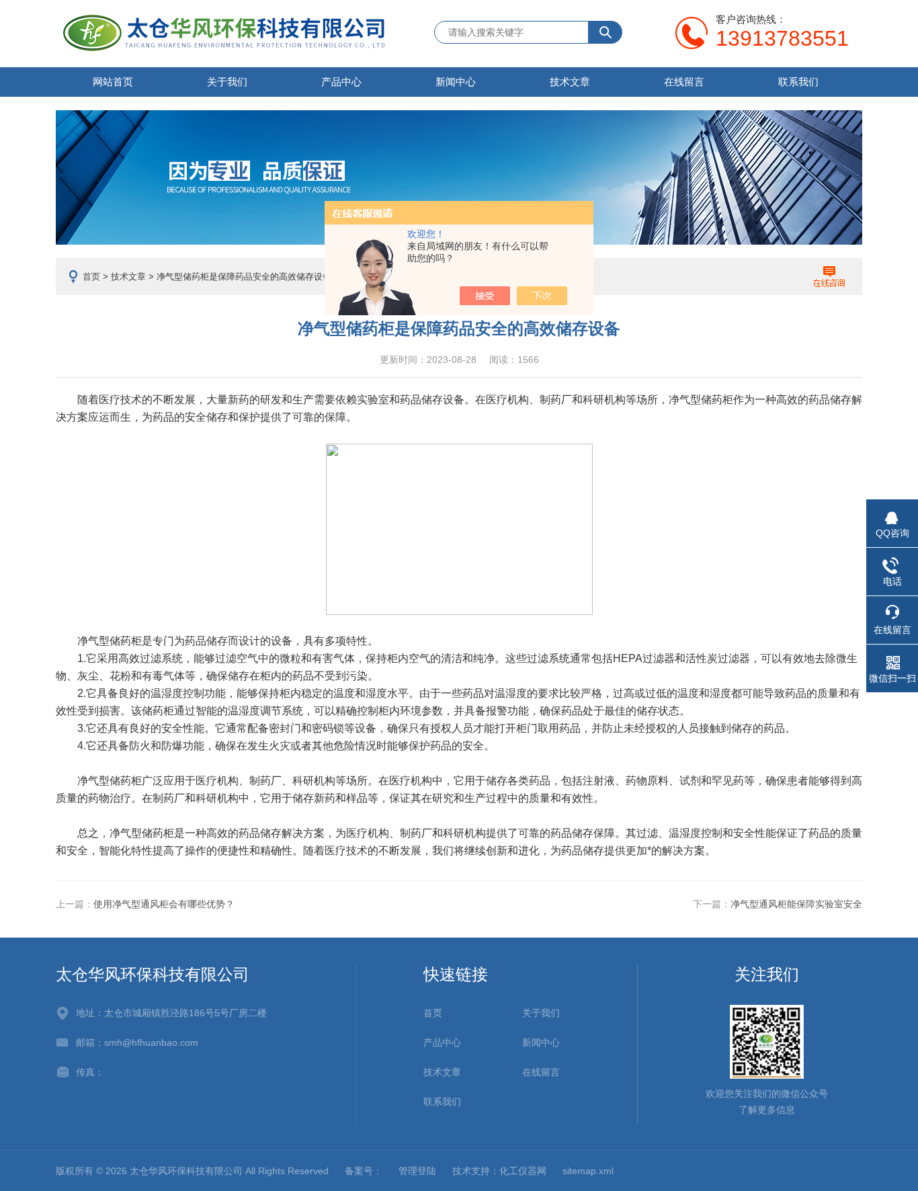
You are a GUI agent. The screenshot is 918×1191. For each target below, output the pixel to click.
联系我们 (798, 81)
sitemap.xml (588, 1170)
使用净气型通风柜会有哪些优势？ (164, 904)
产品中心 (341, 81)
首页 (91, 277)
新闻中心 (455, 81)
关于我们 (227, 81)
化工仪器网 (522, 1170)
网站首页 (113, 81)
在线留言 (684, 81)
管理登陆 (417, 1170)
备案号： (363, 1170)
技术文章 (570, 81)
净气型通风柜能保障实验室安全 (796, 904)
